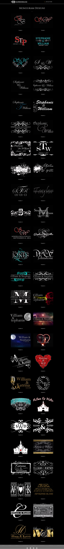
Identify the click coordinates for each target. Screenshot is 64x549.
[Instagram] (33, 548)
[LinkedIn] (30, 548)
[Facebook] (27, 548)
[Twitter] (36, 548)
